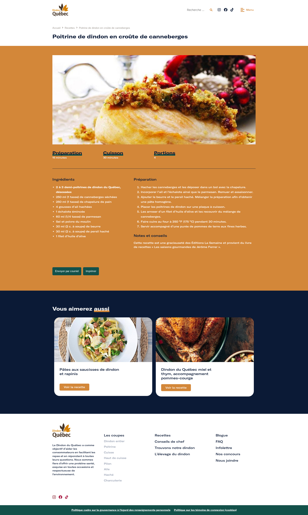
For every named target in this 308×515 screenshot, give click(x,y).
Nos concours (228, 454)
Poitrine (110, 446)
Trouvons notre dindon (175, 448)
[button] (247, 10)
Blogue (222, 435)
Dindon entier (114, 441)
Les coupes (114, 435)
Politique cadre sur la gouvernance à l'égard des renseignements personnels (120, 510)
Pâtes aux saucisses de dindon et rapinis (89, 371)
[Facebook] (225, 10)
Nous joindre (227, 460)
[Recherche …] (197, 10)
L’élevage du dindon (172, 454)
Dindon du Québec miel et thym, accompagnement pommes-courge (186, 373)
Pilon (107, 463)
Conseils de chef (169, 441)
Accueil (56, 27)
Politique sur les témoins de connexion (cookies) (205, 510)
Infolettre (224, 448)
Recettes (70, 27)
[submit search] (211, 10)
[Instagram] (219, 10)
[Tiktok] (232, 10)
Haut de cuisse (115, 458)
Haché (109, 474)
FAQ (219, 441)
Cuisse (109, 452)
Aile (107, 469)
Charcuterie (113, 480)
